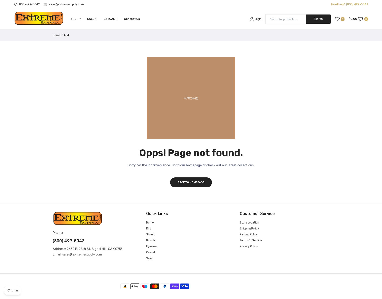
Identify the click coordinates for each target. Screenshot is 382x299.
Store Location (249, 222)
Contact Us (132, 19)
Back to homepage (191, 182)
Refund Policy (249, 234)
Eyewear (151, 246)
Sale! (149, 258)
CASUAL (109, 19)
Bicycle (151, 240)
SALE (91, 19)
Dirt (148, 228)
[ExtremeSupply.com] (39, 19)
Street (150, 234)
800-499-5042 (29, 4)
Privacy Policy (249, 246)
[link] (374, 270)
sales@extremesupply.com (66, 4)
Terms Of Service (251, 240)
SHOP (75, 19)
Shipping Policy (249, 228)
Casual (150, 252)
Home (56, 35)
